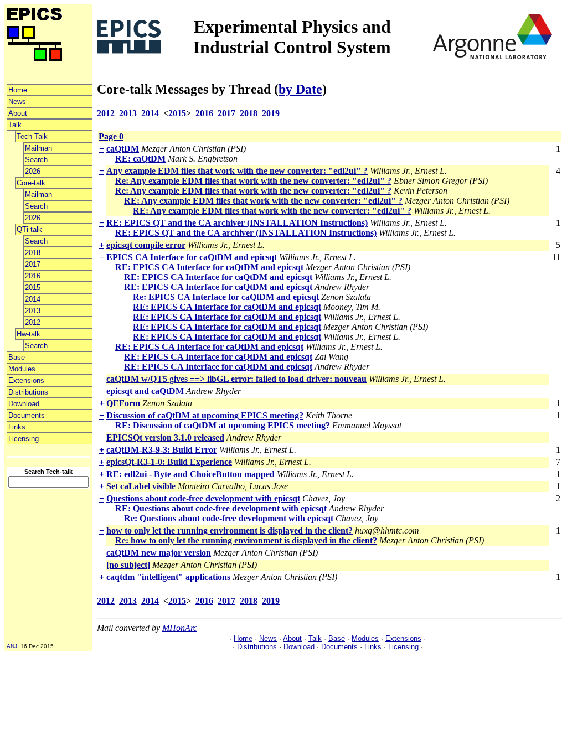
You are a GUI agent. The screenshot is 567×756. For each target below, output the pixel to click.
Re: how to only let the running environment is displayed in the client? (246, 540)
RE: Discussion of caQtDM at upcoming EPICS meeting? (222, 425)
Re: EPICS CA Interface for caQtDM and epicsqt (226, 297)
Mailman (38, 148)
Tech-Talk (32, 136)
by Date (300, 89)
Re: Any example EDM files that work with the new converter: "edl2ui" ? (253, 180)
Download (23, 404)
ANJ (12, 646)
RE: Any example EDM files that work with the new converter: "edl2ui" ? (263, 200)
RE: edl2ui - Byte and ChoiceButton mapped (190, 474)
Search (36, 160)
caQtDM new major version (158, 552)
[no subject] (128, 564)
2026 (32, 171)
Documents (26, 415)
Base (16, 357)
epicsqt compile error (145, 245)
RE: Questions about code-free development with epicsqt (221, 508)
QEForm (123, 403)
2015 (32, 287)
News (17, 101)
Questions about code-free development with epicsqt (203, 498)
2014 (32, 299)
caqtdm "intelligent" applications (168, 577)
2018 (32, 252)
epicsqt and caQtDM (145, 391)
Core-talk (31, 183)
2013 (32, 311)
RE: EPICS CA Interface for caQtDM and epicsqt (209, 267)
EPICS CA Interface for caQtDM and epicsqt (191, 257)
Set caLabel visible (141, 486)
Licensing (23, 438)
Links (16, 427)
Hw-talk (28, 334)
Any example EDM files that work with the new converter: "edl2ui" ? (237, 170)
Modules (21, 369)
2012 (32, 322)
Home (17, 90)
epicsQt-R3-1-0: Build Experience (169, 462)
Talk (15, 125)
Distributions (28, 392)
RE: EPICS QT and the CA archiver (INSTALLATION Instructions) (237, 222)
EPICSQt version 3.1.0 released (165, 437)
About (17, 113)
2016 (32, 276)
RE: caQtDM (140, 158)
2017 (32, 264)
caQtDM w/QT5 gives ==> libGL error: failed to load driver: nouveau (236, 379)
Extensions (26, 380)
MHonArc (179, 628)
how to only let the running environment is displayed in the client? (229, 530)
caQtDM (122, 148)
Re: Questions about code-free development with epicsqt (228, 518)
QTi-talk (29, 229)
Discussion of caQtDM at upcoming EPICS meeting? (204, 415)
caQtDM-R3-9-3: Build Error (161, 449)
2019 (271, 113)
